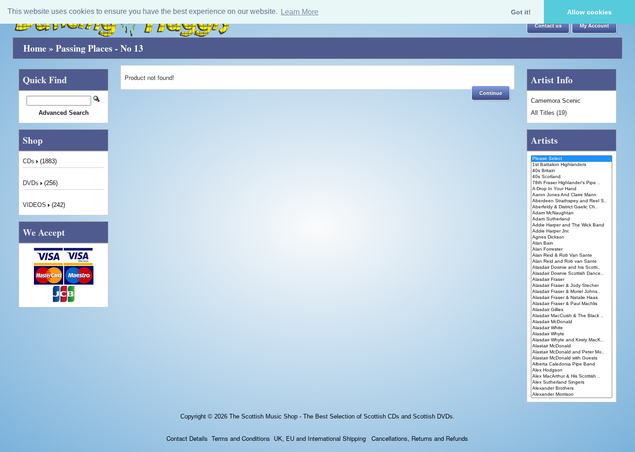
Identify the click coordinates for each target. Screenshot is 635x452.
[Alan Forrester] (571, 249)
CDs (29, 161)
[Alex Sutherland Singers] (571, 382)
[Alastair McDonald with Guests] (571, 358)
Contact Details (187, 438)
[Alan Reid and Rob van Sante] (571, 262)
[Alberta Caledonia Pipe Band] (571, 364)
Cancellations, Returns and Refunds (419, 438)
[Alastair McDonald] (571, 346)
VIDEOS (35, 204)
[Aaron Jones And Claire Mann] (571, 195)
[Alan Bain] (571, 243)
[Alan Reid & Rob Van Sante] (571, 256)
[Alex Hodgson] (571, 370)
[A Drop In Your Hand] (571, 189)
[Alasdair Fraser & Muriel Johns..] (571, 292)
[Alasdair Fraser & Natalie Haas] (571, 298)
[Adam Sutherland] (571, 219)
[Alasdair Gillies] (571, 310)
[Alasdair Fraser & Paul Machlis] (571, 304)
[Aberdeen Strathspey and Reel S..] (571, 201)
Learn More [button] (299, 12)
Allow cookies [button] (589, 12)
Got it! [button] (521, 12)
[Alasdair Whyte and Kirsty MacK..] (571, 340)
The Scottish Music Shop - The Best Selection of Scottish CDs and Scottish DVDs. (342, 416)
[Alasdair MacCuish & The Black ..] (571, 316)
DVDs (31, 182)
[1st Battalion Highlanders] (571, 165)
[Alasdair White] (571, 328)
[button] (548, 26)
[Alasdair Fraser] (571, 280)
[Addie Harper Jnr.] (571, 231)
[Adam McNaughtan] (571, 213)
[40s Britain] (571, 171)
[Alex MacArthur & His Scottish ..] (571, 376)
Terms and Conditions (241, 438)
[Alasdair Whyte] (571, 334)
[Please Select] (571, 159)
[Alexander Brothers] (571, 389)
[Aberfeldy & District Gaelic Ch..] (571, 207)
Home (34, 48)
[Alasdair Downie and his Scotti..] (571, 268)
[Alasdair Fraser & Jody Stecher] (571, 286)
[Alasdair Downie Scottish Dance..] (571, 274)
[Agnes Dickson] (571, 237)
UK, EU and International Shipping (320, 438)
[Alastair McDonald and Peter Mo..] (571, 352)
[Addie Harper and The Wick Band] (571, 225)
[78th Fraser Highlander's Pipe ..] (571, 183)
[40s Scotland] (571, 177)
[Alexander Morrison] (571, 395)
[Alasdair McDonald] (571, 322)
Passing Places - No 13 (99, 48)
